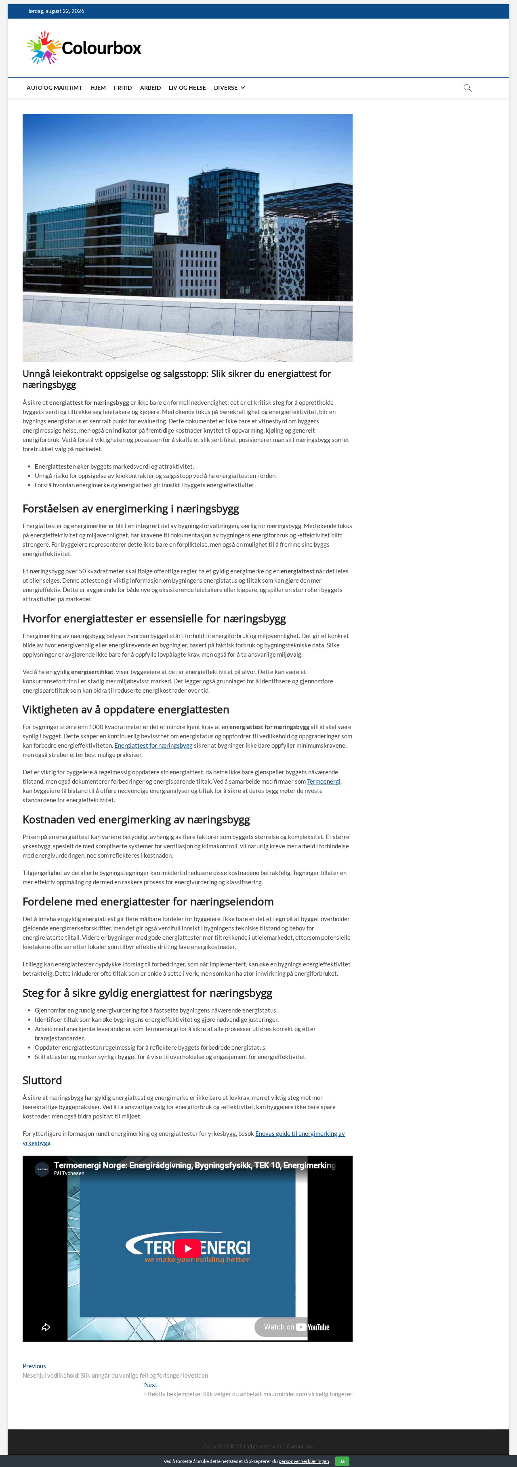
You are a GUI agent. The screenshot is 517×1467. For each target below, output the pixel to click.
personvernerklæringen (304, 1461)
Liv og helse (187, 87)
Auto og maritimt (54, 87)
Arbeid (150, 87)
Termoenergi (323, 781)
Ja (342, 1461)
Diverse (225, 87)
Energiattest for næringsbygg (153, 745)
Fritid (123, 87)
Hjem (98, 87)
